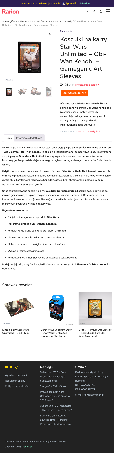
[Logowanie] (94, 11)
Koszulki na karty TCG (89, 131)
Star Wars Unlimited (30, 21)
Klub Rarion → (84, 3)
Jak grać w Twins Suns (53, 386)
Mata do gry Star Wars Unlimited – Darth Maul (16, 331)
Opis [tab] (9, 138)
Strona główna (9, 21)
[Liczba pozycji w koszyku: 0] (101, 11)
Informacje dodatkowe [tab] (29, 138)
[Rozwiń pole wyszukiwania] (87, 11)
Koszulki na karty (63, 21)
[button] (50, 34)
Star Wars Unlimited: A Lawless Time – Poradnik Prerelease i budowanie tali (55, 420)
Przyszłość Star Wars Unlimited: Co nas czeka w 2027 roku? (55, 396)
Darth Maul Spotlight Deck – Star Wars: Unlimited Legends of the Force (56, 333)
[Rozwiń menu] (108, 11)
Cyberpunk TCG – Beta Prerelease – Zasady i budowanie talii (53, 376)
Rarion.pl (27, 446)
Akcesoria (47, 21)
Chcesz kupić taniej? (87, 84)
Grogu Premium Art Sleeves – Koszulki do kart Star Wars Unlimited (95, 333)
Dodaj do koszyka (74, 92)
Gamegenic (66, 31)
